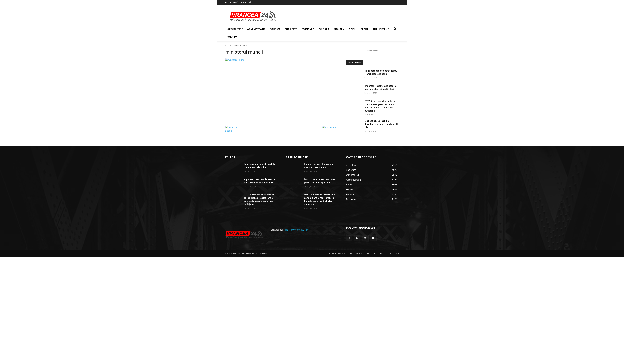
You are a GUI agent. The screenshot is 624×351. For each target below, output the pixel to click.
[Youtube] (373, 238)
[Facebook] (349, 238)
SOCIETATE (291, 29)
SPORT (364, 29)
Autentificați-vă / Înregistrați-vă (238, 2)
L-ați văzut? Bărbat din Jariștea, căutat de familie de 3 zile (381, 124)
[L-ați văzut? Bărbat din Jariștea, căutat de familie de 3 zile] (354, 124)
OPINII (352, 29)
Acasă (228, 45)
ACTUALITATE (235, 29)
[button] (395, 29)
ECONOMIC (307, 29)
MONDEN (339, 29)
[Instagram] (357, 238)
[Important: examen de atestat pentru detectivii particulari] (354, 90)
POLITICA (275, 29)
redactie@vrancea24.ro (296, 229)
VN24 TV (232, 36)
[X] (365, 238)
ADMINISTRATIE (256, 29)
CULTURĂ (323, 29)
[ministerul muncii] (281, 91)
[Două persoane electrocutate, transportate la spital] (354, 74)
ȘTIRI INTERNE (381, 29)
